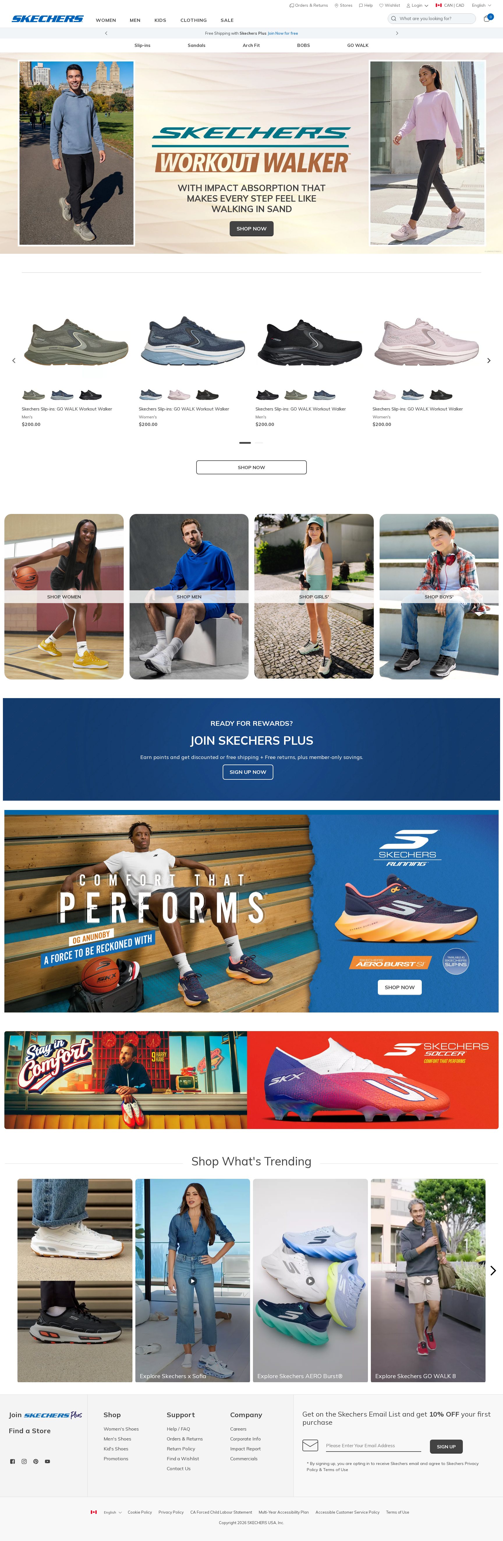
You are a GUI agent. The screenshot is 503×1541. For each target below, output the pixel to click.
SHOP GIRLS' (314, 597)
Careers (238, 1429)
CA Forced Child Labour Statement (221, 1512)
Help (368, 5)
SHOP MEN (189, 597)
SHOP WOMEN (64, 597)
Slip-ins (142, 45)
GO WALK (358, 45)
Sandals (197, 45)
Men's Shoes (117, 1439)
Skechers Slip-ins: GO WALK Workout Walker (67, 409)
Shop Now (252, 228)
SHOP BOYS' (439, 597)
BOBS (303, 45)
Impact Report (245, 1449)
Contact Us (179, 1468)
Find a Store (30, 1430)
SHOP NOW (251, 467)
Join (16, 1415)
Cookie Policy (140, 1512)
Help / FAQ (178, 1429)
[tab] (245, 443)
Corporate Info (245, 1439)
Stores (346, 5)
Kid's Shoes (116, 1449)
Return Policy (181, 1449)
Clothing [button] (193, 20)
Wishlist (392, 5)
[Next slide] (397, 33)
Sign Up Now (248, 772)
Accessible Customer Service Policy (348, 1512)
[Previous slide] (106, 33)
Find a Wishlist (183, 1458)
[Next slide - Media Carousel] (493, 1270)
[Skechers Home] (48, 18)
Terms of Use (335, 1469)
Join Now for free (283, 33)
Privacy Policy (171, 1512)
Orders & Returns (311, 5)
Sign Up (446, 1447)
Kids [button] (161, 20)
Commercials (244, 1458)
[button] (418, 5)
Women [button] (106, 20)
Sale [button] (227, 20)
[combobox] (432, 19)
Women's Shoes (121, 1429)
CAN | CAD (453, 5)
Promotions (116, 1458)
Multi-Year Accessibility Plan (284, 1512)
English (479, 5)
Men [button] (135, 20)
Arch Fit (251, 45)
